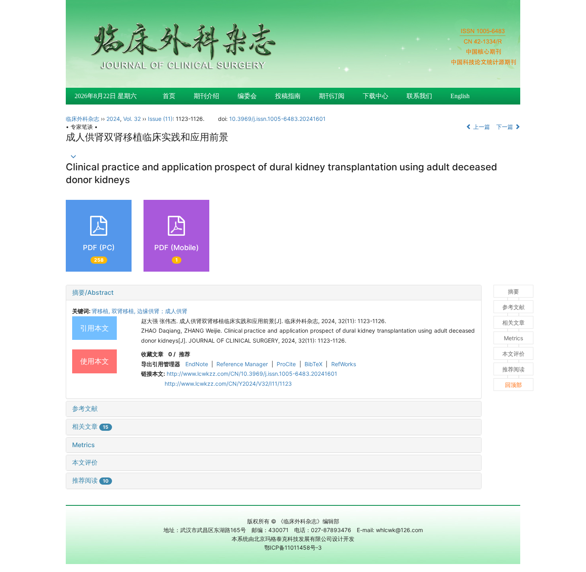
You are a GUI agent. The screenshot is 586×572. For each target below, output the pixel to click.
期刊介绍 (206, 96)
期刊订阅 (331, 96)
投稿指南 (288, 96)
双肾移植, (124, 311)
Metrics (83, 445)
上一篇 (481, 126)
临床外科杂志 (82, 118)
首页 (169, 96)
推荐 (184, 354)
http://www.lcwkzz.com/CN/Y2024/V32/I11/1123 (228, 383)
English (460, 96)
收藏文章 (152, 354)
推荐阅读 (90, 480)
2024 (113, 118)
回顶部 (513, 384)
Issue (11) (160, 118)
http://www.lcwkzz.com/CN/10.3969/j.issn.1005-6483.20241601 (252, 373)
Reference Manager (242, 364)
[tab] (273, 292)
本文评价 (85, 462)
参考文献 (85, 408)
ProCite (286, 364)
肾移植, (102, 311)
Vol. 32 (132, 118)
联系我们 (419, 96)
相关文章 (90, 426)
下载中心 (375, 96)
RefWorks (343, 364)
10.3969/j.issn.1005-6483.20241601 (277, 118)
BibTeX (313, 364)
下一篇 (505, 126)
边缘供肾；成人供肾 (162, 311)
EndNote (196, 364)
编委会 (247, 96)
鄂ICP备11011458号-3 (293, 547)
